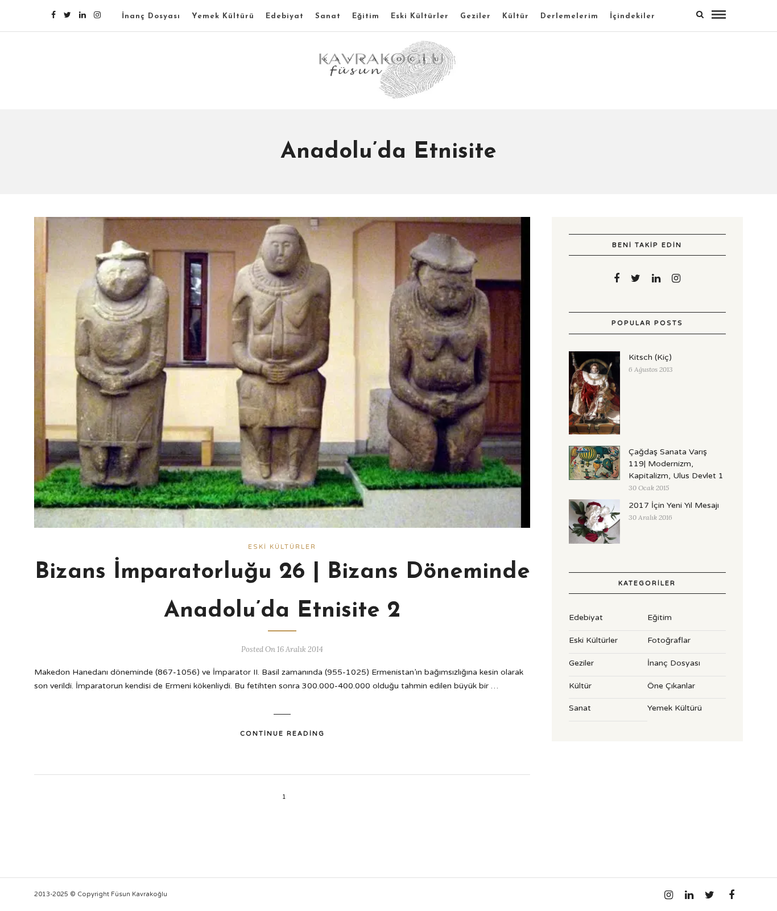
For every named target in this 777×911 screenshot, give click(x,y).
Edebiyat (285, 16)
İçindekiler (632, 16)
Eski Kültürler (420, 16)
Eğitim (365, 16)
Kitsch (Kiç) (650, 357)
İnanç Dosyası (151, 16)
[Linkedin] (82, 15)
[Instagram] (97, 15)
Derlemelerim (569, 16)
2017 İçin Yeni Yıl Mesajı (674, 505)
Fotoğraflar (669, 640)
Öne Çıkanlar (671, 686)
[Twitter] (635, 278)
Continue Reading (282, 733)
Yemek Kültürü (223, 16)
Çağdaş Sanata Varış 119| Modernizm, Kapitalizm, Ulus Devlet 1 (676, 464)
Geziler (475, 16)
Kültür (515, 16)
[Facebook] (616, 278)
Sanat (328, 16)
